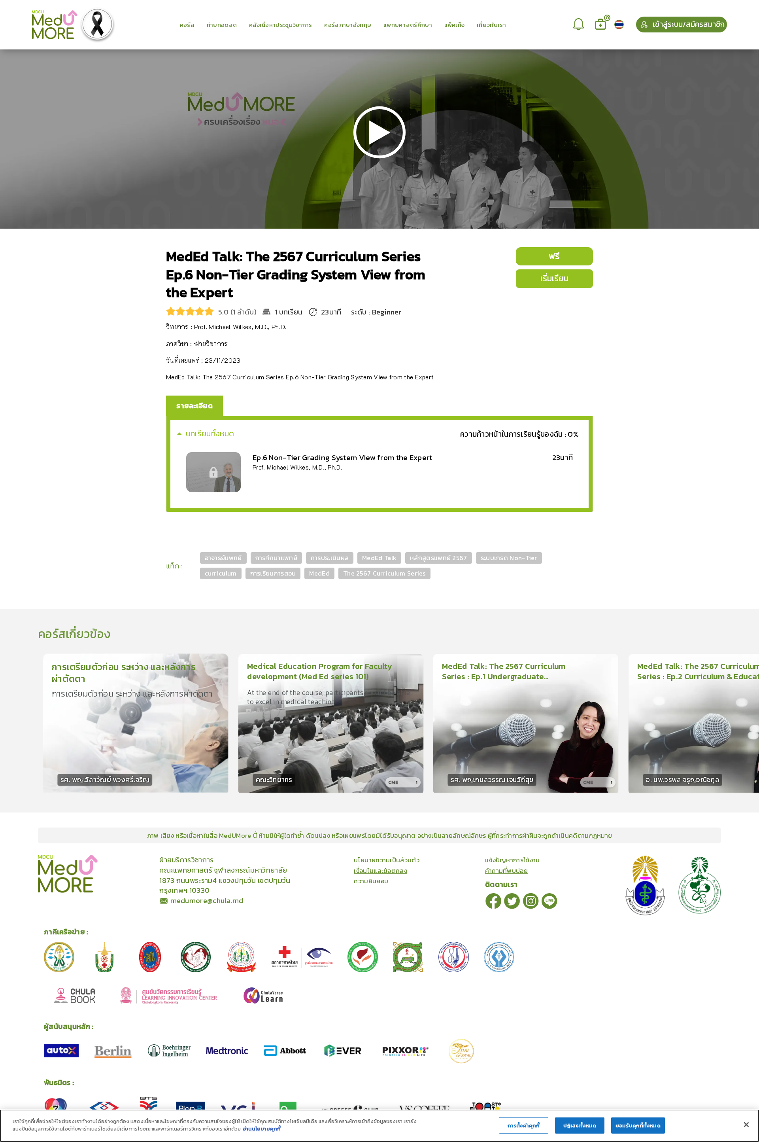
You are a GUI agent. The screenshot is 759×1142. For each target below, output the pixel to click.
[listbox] (579, 24)
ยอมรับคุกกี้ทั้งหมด (638, 1125)
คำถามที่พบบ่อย (506, 870)
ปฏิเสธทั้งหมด (579, 1125)
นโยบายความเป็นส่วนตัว (386, 860)
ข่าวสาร (123, 859)
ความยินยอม (371, 881)
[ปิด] (746, 1124)
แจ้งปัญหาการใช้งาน (512, 860)
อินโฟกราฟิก (151, 859)
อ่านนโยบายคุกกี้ (262, 1129)
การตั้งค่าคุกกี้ (524, 1125)
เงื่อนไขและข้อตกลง (380, 870)
